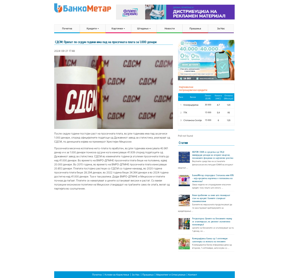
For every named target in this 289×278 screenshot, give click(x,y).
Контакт (192, 274)
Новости (170, 28)
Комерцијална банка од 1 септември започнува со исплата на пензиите (209, 240)
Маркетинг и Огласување (170, 274)
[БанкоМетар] (82, 8)
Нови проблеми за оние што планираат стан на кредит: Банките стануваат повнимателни (211, 198)
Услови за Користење (116, 274)
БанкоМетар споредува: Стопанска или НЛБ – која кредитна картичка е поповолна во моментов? (213, 178)
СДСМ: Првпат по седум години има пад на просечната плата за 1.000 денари (106, 42)
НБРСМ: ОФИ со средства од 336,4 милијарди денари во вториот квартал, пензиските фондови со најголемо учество (212, 155)
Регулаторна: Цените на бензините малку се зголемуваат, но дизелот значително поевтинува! (212, 221)
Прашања (195, 28)
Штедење (143, 28)
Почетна (67, 28)
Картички (117, 28)
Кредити (92, 28)
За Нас (221, 28)
